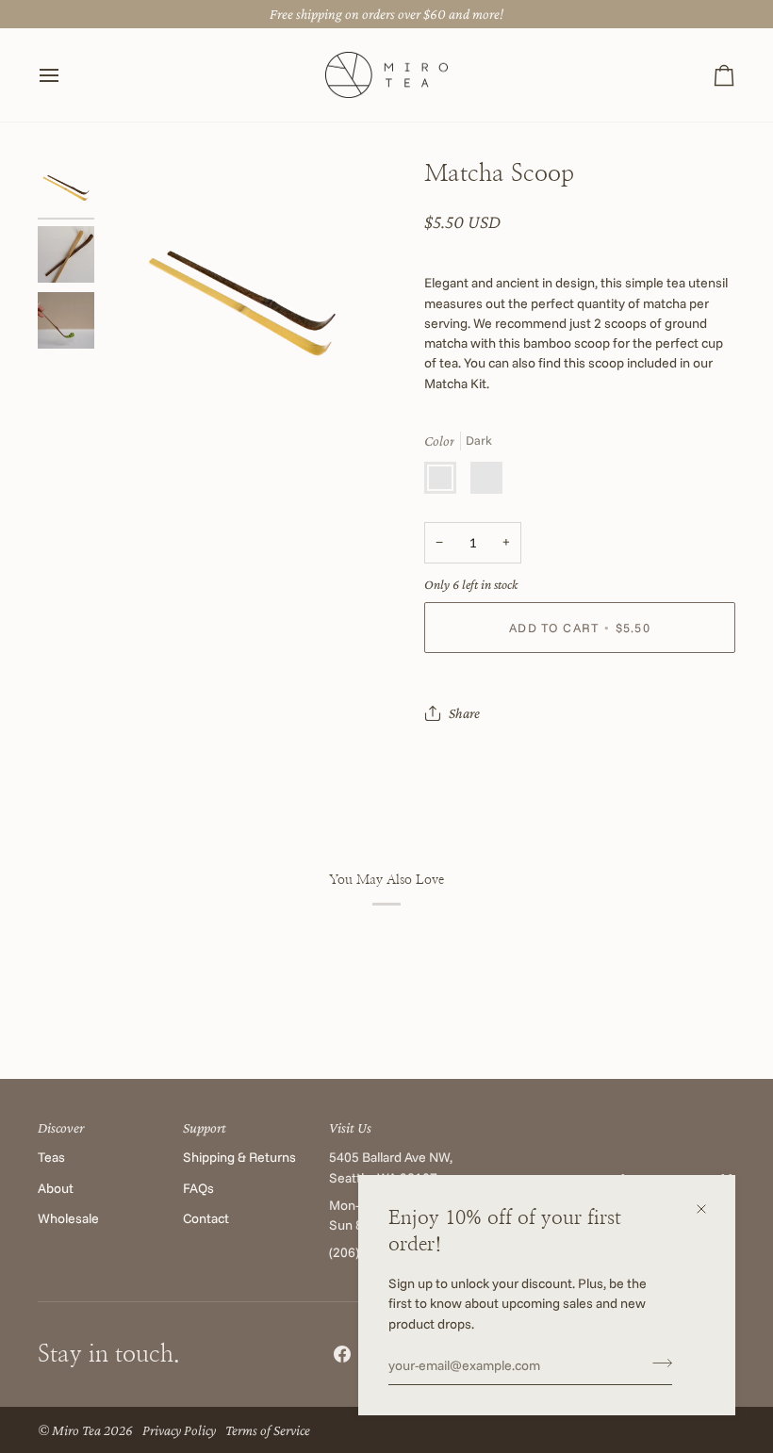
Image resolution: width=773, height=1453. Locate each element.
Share (464, 713)
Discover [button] (61, 1127)
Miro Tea (76, 1430)
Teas (51, 1157)
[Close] (709, 1209)
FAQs (198, 1188)
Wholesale (68, 1218)
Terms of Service (267, 1430)
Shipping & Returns (239, 1157)
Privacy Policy (179, 1430)
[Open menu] (66, 75)
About (56, 1188)
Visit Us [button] (350, 1127)
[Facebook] (342, 1354)
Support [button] (204, 1127)
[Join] (656, 1363)
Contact (206, 1218)
